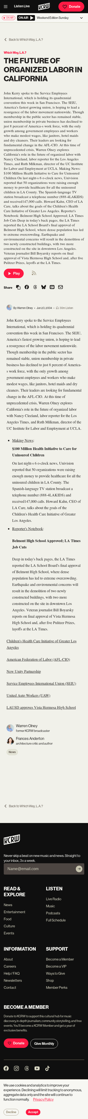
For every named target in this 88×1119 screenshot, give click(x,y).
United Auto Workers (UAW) (28, 695)
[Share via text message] (52, 287)
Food (7, 919)
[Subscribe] (79, 869)
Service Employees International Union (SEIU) (41, 683)
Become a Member (60, 959)
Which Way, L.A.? (15, 52)
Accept (33, 1112)
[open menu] (7, 6)
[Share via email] (60, 287)
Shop (50, 980)
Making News (22, 440)
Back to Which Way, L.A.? (26, 39)
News (12, 752)
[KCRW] (12, 844)
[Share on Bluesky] (43, 287)
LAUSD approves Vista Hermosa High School (41, 707)
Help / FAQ (12, 973)
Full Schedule (56, 920)
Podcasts (53, 913)
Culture (9, 926)
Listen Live (22, 6)
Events (9, 933)
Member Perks (56, 987)
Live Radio (53, 899)
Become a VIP (56, 966)
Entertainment (14, 912)
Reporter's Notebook (27, 528)
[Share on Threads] (35, 287)
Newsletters (13, 980)
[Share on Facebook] (26, 287)
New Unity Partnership (24, 671)
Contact (10, 987)
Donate (74, 6)
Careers (10, 966)
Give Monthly (44, 1044)
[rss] (34, 274)
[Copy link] (18, 287)
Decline (11, 1112)
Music (50, 906)
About (8, 959)
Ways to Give (55, 973)
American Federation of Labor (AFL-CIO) (38, 659)
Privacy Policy (43, 1099)
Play (16, 273)
